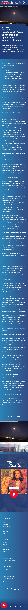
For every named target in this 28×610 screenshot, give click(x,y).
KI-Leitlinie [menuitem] (5, 581)
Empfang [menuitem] (5, 539)
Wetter (16, 3)
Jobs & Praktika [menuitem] (6, 526)
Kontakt (24, 3)
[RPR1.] (5, 2)
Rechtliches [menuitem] (7, 566)
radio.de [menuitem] (5, 546)
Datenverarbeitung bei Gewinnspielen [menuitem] (11, 574)
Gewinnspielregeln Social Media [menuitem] (10, 578)
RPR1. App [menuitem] (5, 544)
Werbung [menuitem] (6, 556)
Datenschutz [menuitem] (6, 571)
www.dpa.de (16, 402)
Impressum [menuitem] (5, 569)
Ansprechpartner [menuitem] (7, 562)
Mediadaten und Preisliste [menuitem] (9, 560)
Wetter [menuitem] (4, 535)
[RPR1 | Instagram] (7, 589)
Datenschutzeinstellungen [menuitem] (9, 573)
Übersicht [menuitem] (5, 542)
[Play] (4, 605)
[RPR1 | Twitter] (19, 589)
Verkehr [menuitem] (4, 533)
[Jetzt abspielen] (14, 494)
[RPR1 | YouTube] (15, 589)
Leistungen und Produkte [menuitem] (9, 558)
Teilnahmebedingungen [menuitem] (8, 576)
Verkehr (11, 3)
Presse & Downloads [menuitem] (8, 529)
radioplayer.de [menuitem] (6, 547)
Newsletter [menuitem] (5, 524)
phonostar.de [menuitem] (6, 549)
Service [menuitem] (5, 520)
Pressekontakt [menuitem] (6, 528)
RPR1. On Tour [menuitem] (6, 531)
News (20, 3)
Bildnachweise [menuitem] (6, 580)
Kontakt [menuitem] (4, 522)
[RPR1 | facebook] (11, 589)
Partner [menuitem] (4, 551)
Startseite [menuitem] (6, 518)
